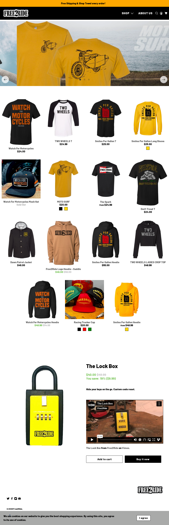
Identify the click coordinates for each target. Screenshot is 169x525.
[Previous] (5, 79)
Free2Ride (112, 447)
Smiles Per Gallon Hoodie (105, 262)
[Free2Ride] (15, 13)
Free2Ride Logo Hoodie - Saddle (63, 268)
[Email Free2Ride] (19, 499)
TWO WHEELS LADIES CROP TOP (148, 262)
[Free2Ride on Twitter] (8, 499)
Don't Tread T (148, 208)
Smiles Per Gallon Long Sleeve (148, 141)
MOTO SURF (63, 201)
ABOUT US (145, 13)
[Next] (163, 79)
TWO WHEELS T (63, 141)
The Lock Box (102, 366)
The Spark (105, 201)
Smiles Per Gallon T (105, 141)
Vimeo (125, 447)
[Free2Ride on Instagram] (15, 499)
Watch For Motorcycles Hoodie (42, 322)
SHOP (125, 13)
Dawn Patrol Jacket (21, 262)
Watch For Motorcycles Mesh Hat (21, 201)
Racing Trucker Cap (84, 322)
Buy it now (142, 459)
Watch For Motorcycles (21, 148)
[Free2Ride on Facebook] (11, 499)
